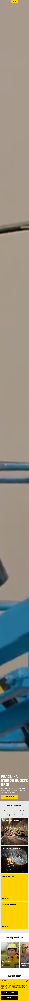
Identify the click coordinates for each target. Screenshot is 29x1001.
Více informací (6, 898)
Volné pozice (8, 796)
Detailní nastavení (9, 992)
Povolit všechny (9, 997)
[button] (10, 955)
